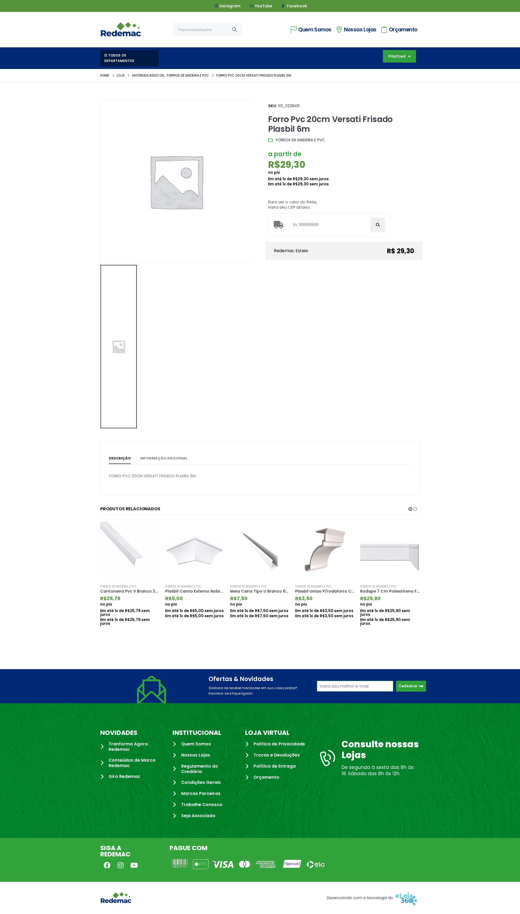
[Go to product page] (130, 550)
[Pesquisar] (234, 30)
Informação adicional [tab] (164, 458)
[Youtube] (134, 865)
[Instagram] (120, 865)
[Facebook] (107, 865)
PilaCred (396, 56)
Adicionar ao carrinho (151, 530)
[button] (410, 509)
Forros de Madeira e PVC (300, 140)
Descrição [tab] (120, 458)
